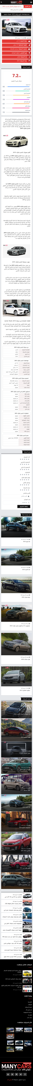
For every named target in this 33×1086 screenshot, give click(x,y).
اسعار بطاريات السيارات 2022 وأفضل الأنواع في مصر (11, 986)
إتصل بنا (30, 1015)
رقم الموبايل (27, 499)
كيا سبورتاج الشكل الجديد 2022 (11, 6)
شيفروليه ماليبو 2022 (24, 828)
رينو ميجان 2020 (26, 597)
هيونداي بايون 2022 (25, 770)
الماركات (30, 1005)
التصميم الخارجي (25, 462)
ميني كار (9, 1080)
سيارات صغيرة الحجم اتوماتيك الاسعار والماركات (12, 971)
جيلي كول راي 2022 (25, 868)
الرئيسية (30, 1002)
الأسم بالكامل (26, 493)
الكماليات (27, 472)
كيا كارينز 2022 (26, 569)
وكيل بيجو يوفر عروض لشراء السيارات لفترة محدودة (11, 917)
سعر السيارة (26, 488)
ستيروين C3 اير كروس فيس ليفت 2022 (20, 626)
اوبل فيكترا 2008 (25, 659)
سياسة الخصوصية (28, 1012)
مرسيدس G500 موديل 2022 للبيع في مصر (12, 957)
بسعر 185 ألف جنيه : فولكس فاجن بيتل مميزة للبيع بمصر (12, 944)
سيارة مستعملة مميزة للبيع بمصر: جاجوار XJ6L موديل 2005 (12, 951)
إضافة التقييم (24, 506)
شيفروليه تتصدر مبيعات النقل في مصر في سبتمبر (12, 924)
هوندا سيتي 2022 (25, 737)
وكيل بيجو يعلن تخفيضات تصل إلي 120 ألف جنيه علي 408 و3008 (12, 911)
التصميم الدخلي (25, 467)
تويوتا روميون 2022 (25, 790)
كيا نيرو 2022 (26, 541)
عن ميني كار (29, 1010)
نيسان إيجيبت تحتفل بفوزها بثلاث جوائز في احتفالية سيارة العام (13, 904)
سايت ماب (29, 1018)
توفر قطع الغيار (26, 478)
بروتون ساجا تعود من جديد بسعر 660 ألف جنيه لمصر (11, 937)
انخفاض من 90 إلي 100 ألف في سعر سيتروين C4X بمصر (13, 898)
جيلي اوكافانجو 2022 (24, 885)
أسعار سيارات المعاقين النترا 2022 (13, 979)
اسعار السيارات (28, 1007)
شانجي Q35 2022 (25, 851)
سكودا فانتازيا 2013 (25, 690)
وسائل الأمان (26, 483)
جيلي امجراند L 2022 (24, 753)
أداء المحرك (27, 457)
